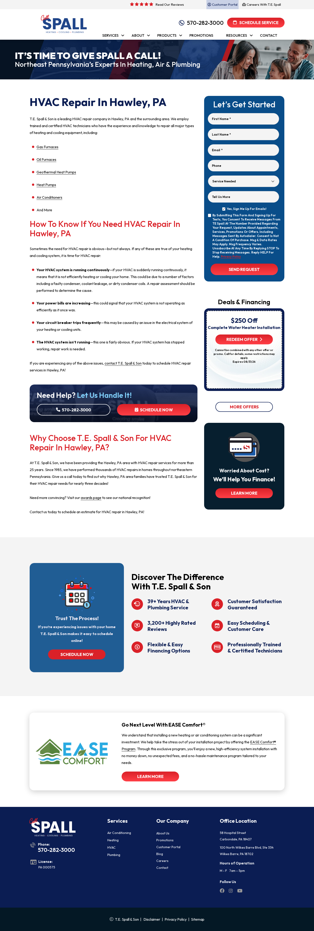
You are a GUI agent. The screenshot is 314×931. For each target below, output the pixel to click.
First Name (221, 119)
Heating (113, 840)
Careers (162, 861)
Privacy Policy (231, 256)
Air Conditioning (119, 833)
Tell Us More (221, 197)
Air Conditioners (49, 197)
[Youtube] (240, 891)
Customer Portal (168, 847)
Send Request (244, 269)
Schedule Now (156, 410)
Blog (159, 854)
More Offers (244, 407)
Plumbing (113, 855)
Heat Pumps (46, 184)
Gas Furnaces (47, 147)
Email (217, 150)
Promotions (165, 840)
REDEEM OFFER (242, 339)
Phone (216, 165)
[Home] (62, 22)
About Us (162, 833)
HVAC (111, 847)
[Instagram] (231, 891)
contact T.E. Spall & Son (123, 363)
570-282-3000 (205, 22)
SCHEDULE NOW (76, 654)
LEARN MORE (244, 493)
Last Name (221, 134)
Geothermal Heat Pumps (56, 172)
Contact (162, 868)
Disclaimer (151, 919)
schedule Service (259, 22)
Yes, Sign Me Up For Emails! (246, 209)
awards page (91, 497)
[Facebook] (222, 891)
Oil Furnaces (46, 159)
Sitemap (197, 919)
